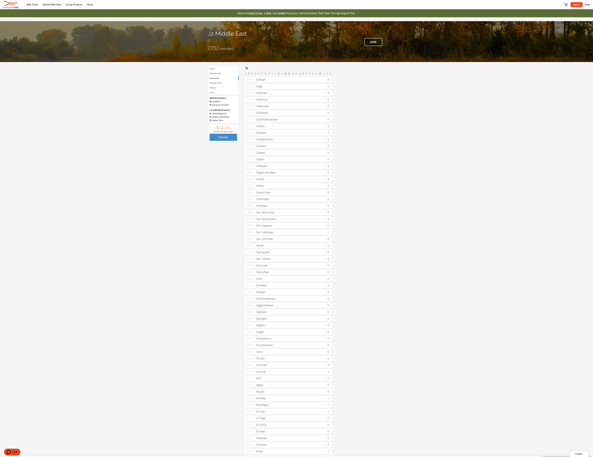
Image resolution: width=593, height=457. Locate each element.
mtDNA (282, 13)
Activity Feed (215, 83)
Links (212, 92)
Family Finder (255, 13)
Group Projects (74, 5)
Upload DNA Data (52, 5)
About (212, 68)
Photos (213, 87)
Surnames (214, 78)
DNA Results (215, 73)
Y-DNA (267, 13)
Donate (223, 137)
